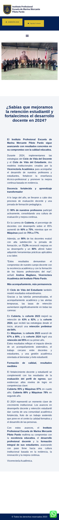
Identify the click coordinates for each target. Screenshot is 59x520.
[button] (27, 35)
